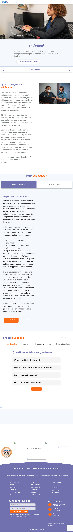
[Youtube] (57, 519)
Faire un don (56, 485)
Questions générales (59, 504)
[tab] (18, 184)
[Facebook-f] (50, 519)
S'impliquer (56, 482)
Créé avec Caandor (63, 475)
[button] (56, 2)
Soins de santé (35, 487)
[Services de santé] (50, 514)
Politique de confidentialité (50, 475)
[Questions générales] (50, 504)
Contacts (55, 508)
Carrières (13, 490)
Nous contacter (55, 501)
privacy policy (14, 516)
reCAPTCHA (29, 514)
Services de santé (58, 514)
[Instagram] (53, 519)
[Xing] (60, 519)
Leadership (13, 487)
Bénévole (55, 487)
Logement (34, 490)
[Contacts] (50, 509)
